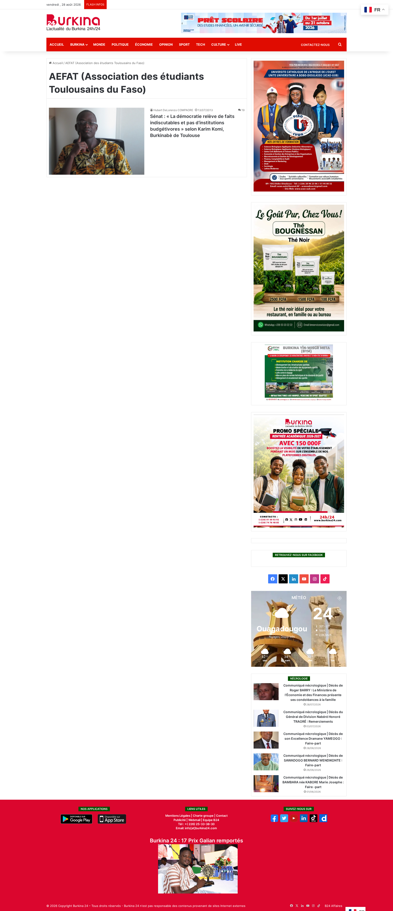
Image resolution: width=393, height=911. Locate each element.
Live (238, 44)
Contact (222, 815)
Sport (184, 44)
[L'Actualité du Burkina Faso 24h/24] (73, 22)
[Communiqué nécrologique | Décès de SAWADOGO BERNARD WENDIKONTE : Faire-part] (266, 761)
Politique (120, 44)
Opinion (166, 44)
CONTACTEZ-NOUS (315, 45)
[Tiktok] (313, 821)
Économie (144, 44)
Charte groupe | (204, 815)
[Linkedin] (304, 821)
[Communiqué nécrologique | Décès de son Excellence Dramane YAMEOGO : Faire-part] (266, 740)
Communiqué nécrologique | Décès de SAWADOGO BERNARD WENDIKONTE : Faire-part (313, 760)
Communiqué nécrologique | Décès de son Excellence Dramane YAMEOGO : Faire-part (313, 738)
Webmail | (195, 820)
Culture (218, 44)
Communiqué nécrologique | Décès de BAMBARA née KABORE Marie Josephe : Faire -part (313, 782)
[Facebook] (274, 821)
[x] (284, 821)
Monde (99, 44)
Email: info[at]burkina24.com (196, 828)
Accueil (57, 44)
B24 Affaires (333, 906)
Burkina (77, 44)
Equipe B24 (210, 820)
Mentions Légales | (179, 815)
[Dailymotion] (323, 821)
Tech (200, 44)
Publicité (180, 820)
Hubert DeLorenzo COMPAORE (173, 110)
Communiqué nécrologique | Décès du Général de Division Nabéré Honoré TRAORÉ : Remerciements (313, 716)
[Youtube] (294, 821)
